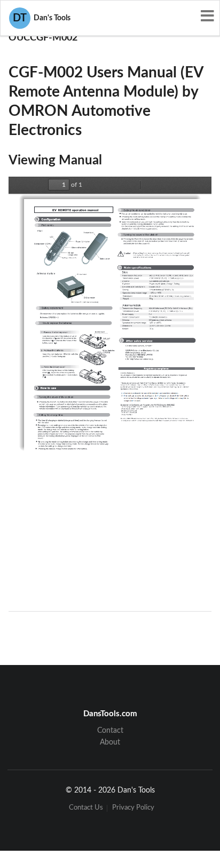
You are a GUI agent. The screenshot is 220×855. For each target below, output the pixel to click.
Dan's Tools (41, 18)
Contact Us (86, 808)
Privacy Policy (133, 808)
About (110, 742)
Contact (110, 730)
